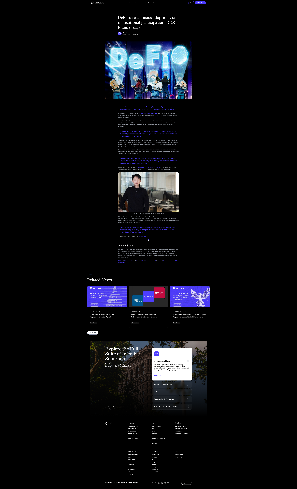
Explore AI (157, 375)
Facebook (153, 261)
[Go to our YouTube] (165, 483)
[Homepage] (97, 3)
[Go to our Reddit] (159, 483)
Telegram (127, 261)
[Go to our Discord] (152, 483)
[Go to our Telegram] (168, 483)
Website (120, 261)
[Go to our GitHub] (162, 483)
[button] (172, 364)
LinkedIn (159, 261)
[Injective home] (113, 423)
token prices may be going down (148, 113)
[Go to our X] (156, 483)
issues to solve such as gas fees (152, 123)
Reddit (165, 261)
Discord (132, 261)
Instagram (171, 261)
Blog (137, 261)
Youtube (147, 261)
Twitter (141, 261)
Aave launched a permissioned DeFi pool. (149, 167)
